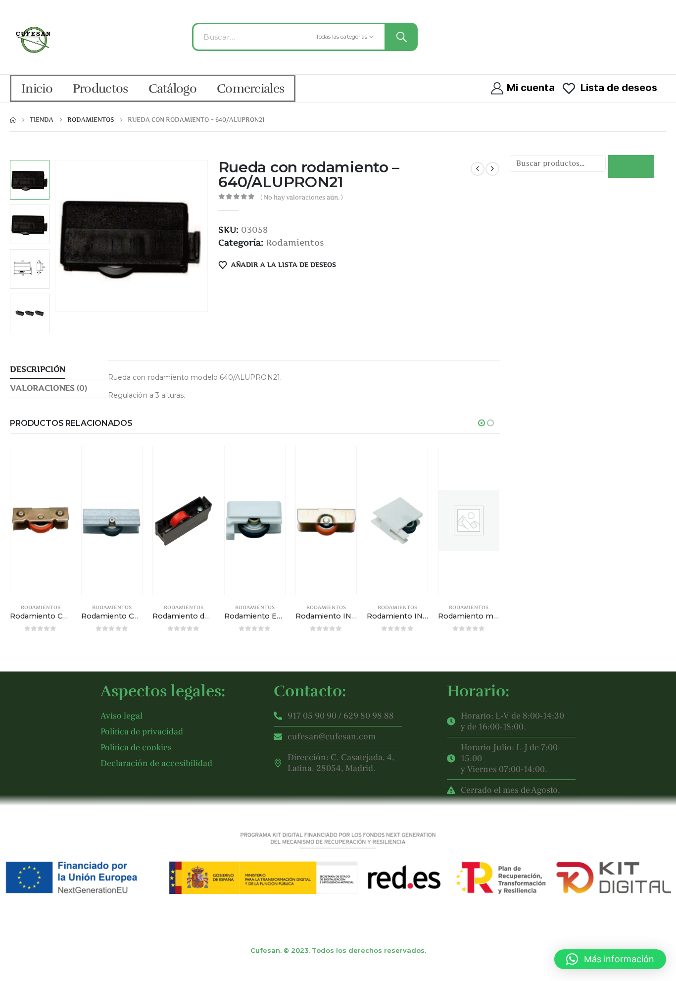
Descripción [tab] (37, 369)
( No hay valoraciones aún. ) (301, 197)
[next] (492, 169)
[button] (56, 235)
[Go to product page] (40, 520)
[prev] (477, 169)
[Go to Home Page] (13, 119)
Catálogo (172, 88)
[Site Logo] (34, 40)
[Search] (400, 37)
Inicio (36, 88)
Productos (100, 88)
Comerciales (250, 88)
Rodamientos (295, 242)
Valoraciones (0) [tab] (48, 388)
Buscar (631, 166)
